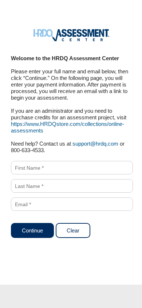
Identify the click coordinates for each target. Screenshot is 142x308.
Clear (73, 230)
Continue (32, 230)
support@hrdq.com (95, 143)
